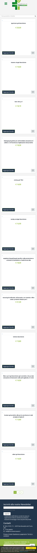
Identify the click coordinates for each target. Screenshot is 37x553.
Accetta (31, 548)
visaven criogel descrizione (18, 62)
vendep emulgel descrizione (18, 219)
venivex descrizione (18, 337)
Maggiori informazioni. (24, 551)
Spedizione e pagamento (20, 534)
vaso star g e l (19, 101)
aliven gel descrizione (18, 454)
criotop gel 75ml (18, 180)
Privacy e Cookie (7, 534)
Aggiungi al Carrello (8, 53)
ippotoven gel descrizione (18, 23)
